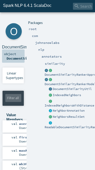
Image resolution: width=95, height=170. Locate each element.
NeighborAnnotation (69, 110)
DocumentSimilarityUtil (72, 89)
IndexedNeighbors (67, 95)
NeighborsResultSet (69, 117)
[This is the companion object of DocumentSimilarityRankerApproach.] (46, 71)
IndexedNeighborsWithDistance (69, 105)
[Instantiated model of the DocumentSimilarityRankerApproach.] (50, 80)
